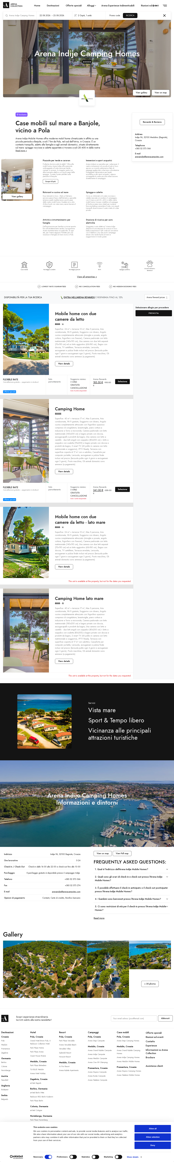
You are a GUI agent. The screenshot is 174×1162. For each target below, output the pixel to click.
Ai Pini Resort (64, 1066)
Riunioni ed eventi (150, 5)
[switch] (73, 1157)
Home (37, 5)
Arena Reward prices (156, 297)
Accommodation (87, 45)
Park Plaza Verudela (67, 1040)
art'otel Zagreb (35, 1083)
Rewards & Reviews (152, 122)
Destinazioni (53, 5)
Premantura (5, 1048)
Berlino (3, 1062)
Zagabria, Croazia (38, 1079)
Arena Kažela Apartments (69, 1070)
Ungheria (5, 1085)
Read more (99, 918)
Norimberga (5, 1070)
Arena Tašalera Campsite (97, 1080)
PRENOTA (154, 313)
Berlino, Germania (38, 1088)
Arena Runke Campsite (96, 1076)
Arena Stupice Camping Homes (129, 1071)
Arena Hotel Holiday (38, 1073)
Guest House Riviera (38, 1055)
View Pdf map (122, 853)
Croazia (5, 1036)
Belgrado (4, 1099)
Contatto (150, 1041)
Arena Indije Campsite (96, 1054)
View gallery (141, 92)
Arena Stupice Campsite (97, 1072)
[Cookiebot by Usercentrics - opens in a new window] (16, 1157)
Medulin (4, 1044)
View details (64, 363)
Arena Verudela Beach (67, 1044)
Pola (2, 1040)
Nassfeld (4, 1080)
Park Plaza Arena (36, 1051)
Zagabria (4, 1052)
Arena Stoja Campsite (96, 1040)
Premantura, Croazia (98, 1068)
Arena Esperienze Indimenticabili (117, 5)
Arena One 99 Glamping (98, 1062)
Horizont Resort (65, 1056)
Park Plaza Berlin (36, 1100)
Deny (152, 1145)
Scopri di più (50, 181)
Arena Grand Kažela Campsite (100, 1050)
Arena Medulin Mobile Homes (128, 1061)
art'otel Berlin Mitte (37, 1092)
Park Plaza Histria (37, 1047)
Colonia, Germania (39, 1106)
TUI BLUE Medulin (37, 1069)
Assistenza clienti (154, 1066)
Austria (4, 1076)
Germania (6, 1058)
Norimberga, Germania (41, 1116)
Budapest (4, 1089)
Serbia (4, 1095)
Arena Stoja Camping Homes (128, 1040)
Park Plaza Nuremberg (39, 1119)
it (156, 5)
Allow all (153, 1128)
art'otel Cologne (36, 1110)
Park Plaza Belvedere (38, 1065)
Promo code (114, 15)
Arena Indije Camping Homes (128, 1057)
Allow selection (153, 1137)
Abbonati (165, 1018)
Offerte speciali (74, 5)
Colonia (4, 1066)
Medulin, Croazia (38, 1061)
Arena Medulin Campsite (97, 1058)
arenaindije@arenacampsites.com (149, 156)
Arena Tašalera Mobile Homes (128, 1075)
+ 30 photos (150, 983)
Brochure (150, 1057)
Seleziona (122, 381)
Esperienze (151, 1045)
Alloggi (90, 5)
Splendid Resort (65, 1052)
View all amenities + (87, 276)
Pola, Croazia (36, 1036)
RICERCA (130, 15)
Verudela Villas (65, 1048)
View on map (161, 92)
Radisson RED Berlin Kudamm (41, 1096)
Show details (132, 1157)
